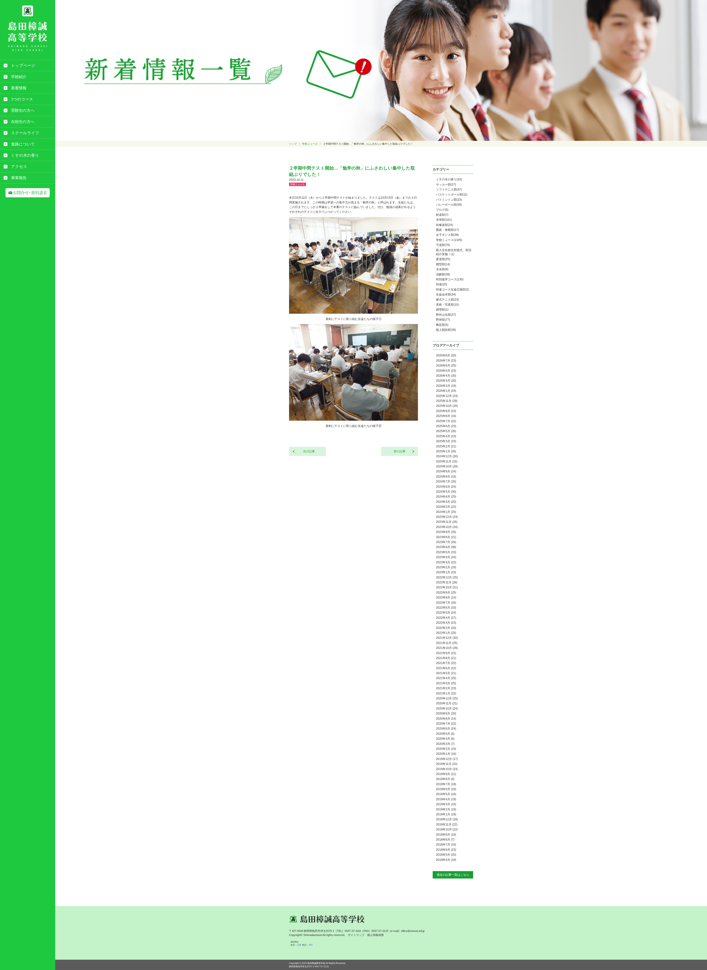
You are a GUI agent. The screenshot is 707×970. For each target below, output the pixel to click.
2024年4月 (446, 496)
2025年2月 (446, 446)
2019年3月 (446, 804)
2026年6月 (446, 365)
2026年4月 (446, 375)
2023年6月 (446, 547)
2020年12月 (447, 698)
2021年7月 (446, 663)
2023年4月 (446, 557)
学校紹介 (19, 77)
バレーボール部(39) (449, 204)
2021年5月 (446, 673)
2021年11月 (446, 643)
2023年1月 (446, 572)
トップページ (23, 65)
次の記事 (307, 451)
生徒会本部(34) (446, 294)
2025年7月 (446, 421)
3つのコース (22, 99)
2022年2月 (446, 627)
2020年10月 (447, 708)
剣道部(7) (442, 214)
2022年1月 (446, 632)
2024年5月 (446, 491)
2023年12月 (447, 516)
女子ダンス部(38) (447, 234)
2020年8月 (446, 718)
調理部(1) (442, 309)
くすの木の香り (25, 155)
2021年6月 (446, 668)
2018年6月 (446, 849)
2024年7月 (446, 481)
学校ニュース (310, 143)
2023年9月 (446, 532)
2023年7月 (446, 542)
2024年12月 (447, 456)
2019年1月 (446, 814)
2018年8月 (445, 839)
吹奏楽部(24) (444, 224)
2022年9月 (446, 592)
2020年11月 (446, 703)
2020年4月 (445, 738)
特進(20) (441, 284)
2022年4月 (446, 617)
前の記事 (401, 451)
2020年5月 (445, 733)
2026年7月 (446, 360)
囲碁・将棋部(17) (447, 229)
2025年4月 (446, 436)
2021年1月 (446, 693)
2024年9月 (446, 471)
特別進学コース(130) (449, 279)
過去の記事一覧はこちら (453, 874)
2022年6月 (446, 607)
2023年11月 (446, 521)
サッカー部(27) (446, 184)
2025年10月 (447, 405)
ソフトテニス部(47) (449, 189)
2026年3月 (446, 380)
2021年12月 (447, 637)
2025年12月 (447, 395)
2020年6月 (446, 728)
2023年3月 (446, 562)
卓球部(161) (444, 219)
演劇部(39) (443, 274)
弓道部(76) (443, 245)
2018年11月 (446, 824)
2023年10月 (447, 527)
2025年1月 (446, 451)
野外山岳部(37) (446, 314)
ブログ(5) (442, 209)
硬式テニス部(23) (447, 299)
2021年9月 (446, 653)
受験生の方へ (23, 110)
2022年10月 (447, 587)
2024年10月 (447, 466)
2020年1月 (446, 753)
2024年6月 (446, 486)
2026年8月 (446, 355)
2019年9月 (446, 774)
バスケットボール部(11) (451, 194)
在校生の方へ (23, 121)
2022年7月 (446, 602)
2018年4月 (446, 859)
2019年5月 (446, 794)
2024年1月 (446, 511)
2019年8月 (445, 779)
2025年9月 (446, 411)
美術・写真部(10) (447, 304)
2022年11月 (446, 582)
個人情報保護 (375, 934)
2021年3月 (446, 683)
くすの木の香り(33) (449, 179)
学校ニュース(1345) (449, 240)
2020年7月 (446, 723)
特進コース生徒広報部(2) (452, 289)
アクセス (19, 166)
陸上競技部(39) (446, 329)
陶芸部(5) (442, 324)
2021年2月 (446, 688)
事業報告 (19, 178)
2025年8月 (446, 416)
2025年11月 (446, 400)
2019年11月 (446, 763)
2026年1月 (446, 390)
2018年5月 (446, 854)
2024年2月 (446, 506)
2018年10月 (447, 829)
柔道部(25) (443, 259)
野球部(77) (443, 319)
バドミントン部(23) (449, 199)
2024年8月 (446, 476)
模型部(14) (443, 264)
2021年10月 (447, 647)
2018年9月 (446, 834)
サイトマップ (356, 934)
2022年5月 (446, 612)
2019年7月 (446, 784)
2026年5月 (446, 370)
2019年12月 (447, 758)
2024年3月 (446, 501)
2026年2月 (446, 385)
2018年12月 (447, 819)
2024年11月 (446, 461)
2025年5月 (446, 431)
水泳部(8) (442, 269)
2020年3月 (445, 743)
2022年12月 (447, 577)
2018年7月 (446, 844)
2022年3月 (446, 622)
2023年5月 (446, 552)
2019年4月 (446, 799)
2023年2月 (446, 567)
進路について (23, 144)
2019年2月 (446, 809)
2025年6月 (446, 426)
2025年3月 (446, 441)
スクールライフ (25, 133)
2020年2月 (446, 748)
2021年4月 (446, 678)
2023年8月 (446, 537)
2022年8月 (446, 597)
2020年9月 (446, 713)
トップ (293, 143)
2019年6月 (446, 789)
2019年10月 (447, 769)
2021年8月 (446, 658)
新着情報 (19, 88)
